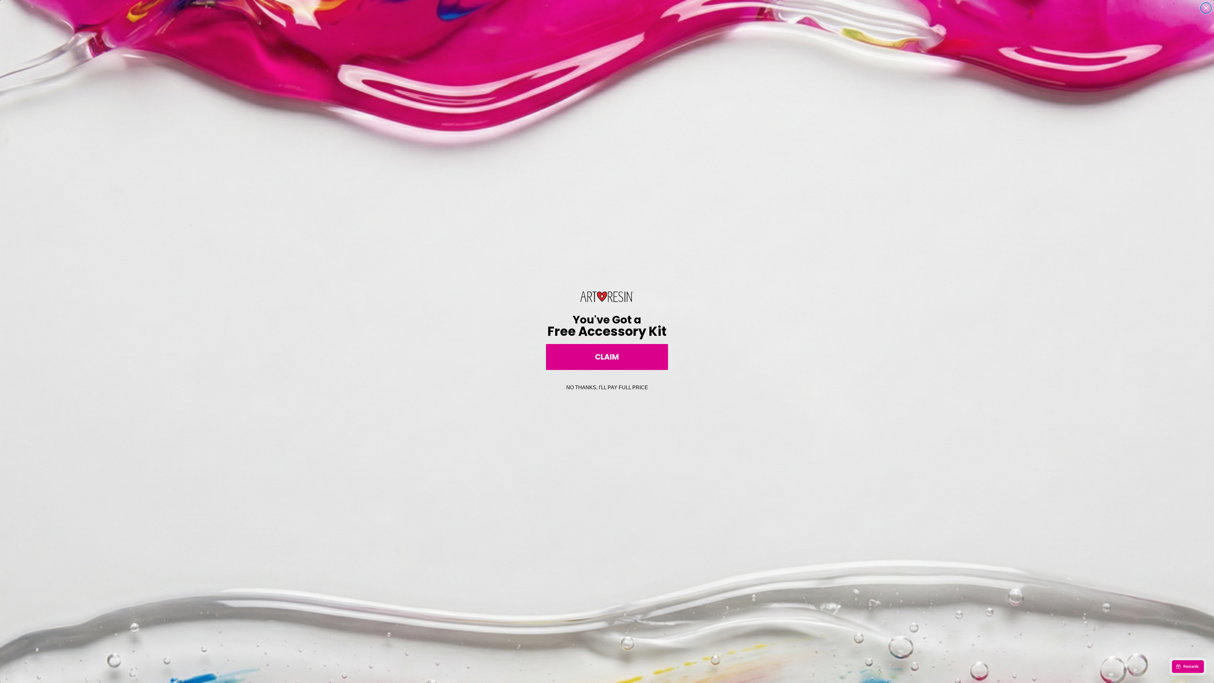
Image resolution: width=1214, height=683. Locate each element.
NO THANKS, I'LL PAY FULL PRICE (607, 387)
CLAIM (607, 357)
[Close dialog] (1205, 8)
